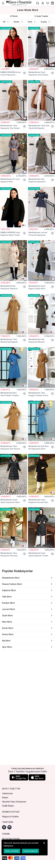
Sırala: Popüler (42, 16)
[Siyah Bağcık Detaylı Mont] (41, 260)
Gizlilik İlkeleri (8, 805)
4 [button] (25, 172)
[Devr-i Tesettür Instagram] (9, 827)
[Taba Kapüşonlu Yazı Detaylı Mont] (13, 100)
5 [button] (53, 65)
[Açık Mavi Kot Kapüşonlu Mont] (41, 421)
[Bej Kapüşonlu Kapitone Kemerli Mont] (13, 260)
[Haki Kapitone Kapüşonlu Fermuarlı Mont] (41, 153)
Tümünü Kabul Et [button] (30, 851)
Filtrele (15, 16)
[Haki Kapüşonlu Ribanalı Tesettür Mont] (41, 314)
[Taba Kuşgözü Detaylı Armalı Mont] (41, 367)
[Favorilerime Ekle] (24, 73)
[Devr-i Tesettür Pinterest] (4, 827)
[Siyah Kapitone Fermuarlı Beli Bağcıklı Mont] (41, 474)
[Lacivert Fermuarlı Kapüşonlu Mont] (41, 207)
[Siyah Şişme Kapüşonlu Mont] (13, 474)
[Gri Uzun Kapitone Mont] (13, 153)
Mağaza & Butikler (10, 816)
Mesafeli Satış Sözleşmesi (14, 801)
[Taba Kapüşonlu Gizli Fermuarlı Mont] (13, 421)
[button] (6, 22)
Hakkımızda (7, 793)
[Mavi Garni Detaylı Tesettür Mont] (13, 367)
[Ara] (37, 3)
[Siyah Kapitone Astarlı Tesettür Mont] (13, 207)
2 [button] (25, 225)
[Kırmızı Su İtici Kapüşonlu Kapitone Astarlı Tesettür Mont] (13, 46)
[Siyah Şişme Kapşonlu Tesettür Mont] (41, 527)
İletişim (5, 797)
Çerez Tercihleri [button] (12, 851)
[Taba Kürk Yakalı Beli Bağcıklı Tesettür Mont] (41, 100)
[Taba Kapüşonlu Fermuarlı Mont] (13, 527)
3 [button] (25, 65)
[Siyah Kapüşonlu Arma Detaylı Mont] (41, 46)
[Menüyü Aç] (3, 3)
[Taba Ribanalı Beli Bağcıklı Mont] (13, 314)
